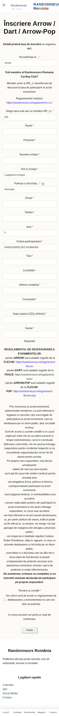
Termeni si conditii (29, 590)
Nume (29, 125)
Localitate (29, 270)
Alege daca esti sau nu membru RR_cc (29, 111)
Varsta (29, 328)
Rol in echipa (29, 169)
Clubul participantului (29, 241)
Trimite (29, 630)
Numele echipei (29, 154)
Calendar (17, 712)
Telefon (30, 212)
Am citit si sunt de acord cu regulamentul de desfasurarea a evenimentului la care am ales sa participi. (31, 599)
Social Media (10, 693)
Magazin (41, 712)
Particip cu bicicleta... (27, 183)
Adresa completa (29, 284)
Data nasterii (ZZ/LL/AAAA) (29, 313)
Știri (5, 689)
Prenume (29, 140)
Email (29, 198)
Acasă (6, 712)
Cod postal (29, 299)
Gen (29, 226)
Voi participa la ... (29, 57)
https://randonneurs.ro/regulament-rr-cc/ (29, 102)
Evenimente (29, 712)
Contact (53, 712)
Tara (29, 255)
